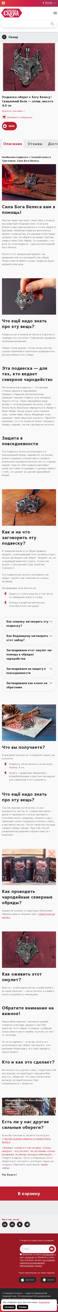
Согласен (9, 1307)
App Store (30, 1280)
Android (50, 1280)
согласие (29, 1257)
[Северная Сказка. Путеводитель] (12, 1224)
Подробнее (44, 1302)
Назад (13, 37)
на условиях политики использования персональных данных (37, 1263)
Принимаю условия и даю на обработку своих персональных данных (38, 1260)
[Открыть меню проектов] (3, 3)
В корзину (29, 1193)
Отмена (22, 1307)
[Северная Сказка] (5, 1224)
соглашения (48, 1254)
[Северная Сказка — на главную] (11, 13)
